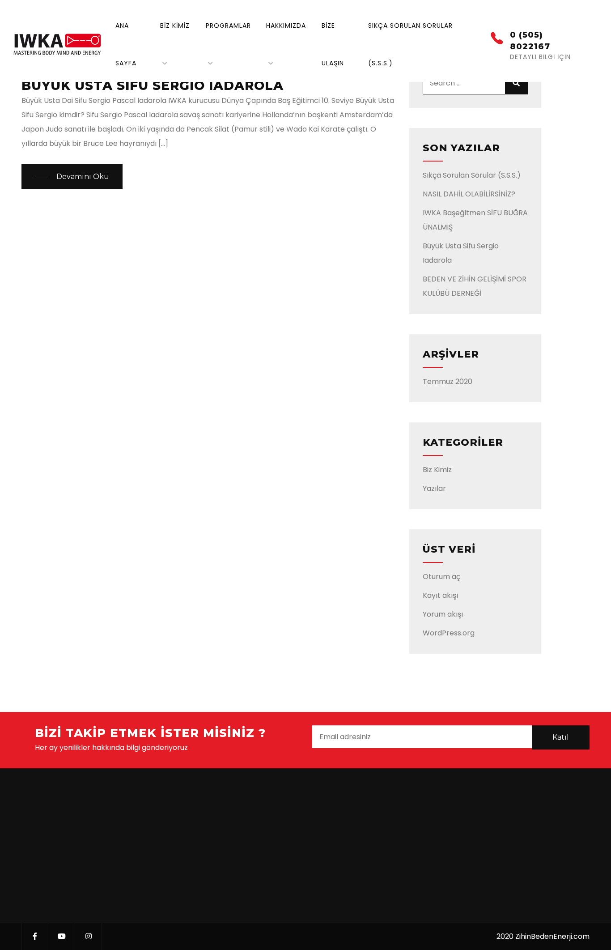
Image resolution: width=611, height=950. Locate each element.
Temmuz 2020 (447, 381)
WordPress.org (449, 633)
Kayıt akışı (440, 595)
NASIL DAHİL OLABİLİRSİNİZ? (469, 194)
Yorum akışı (443, 614)
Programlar (228, 25)
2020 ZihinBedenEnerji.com (543, 936)
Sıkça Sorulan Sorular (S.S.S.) (472, 175)
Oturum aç (441, 576)
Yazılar (434, 488)
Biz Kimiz (175, 25)
